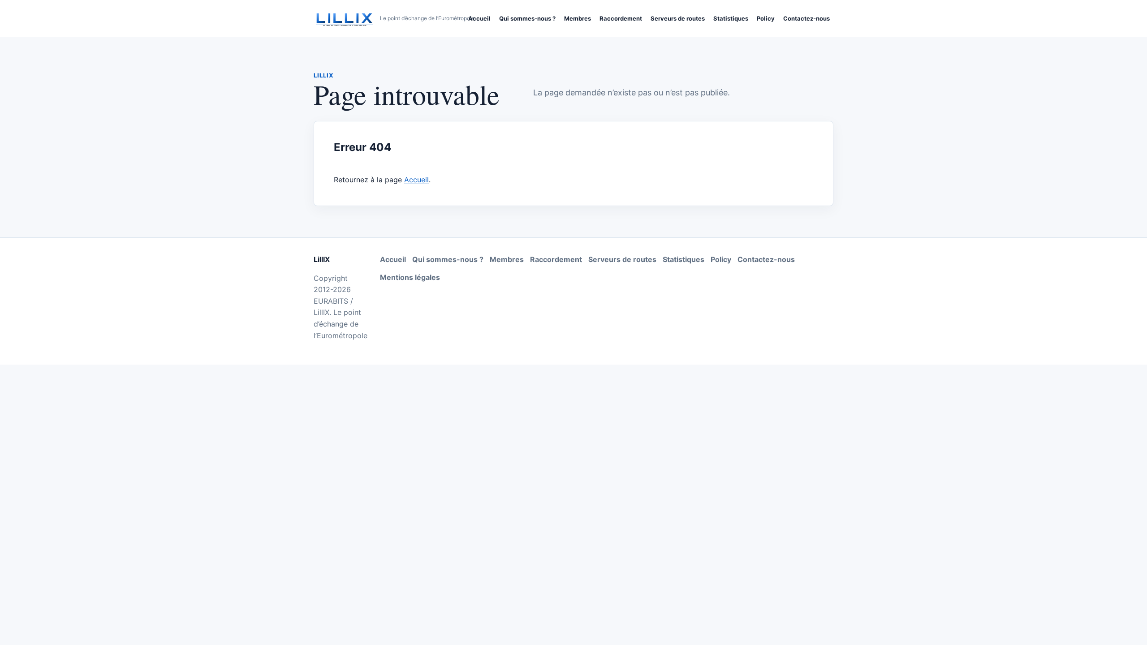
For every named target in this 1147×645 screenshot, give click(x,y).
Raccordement (620, 18)
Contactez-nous (806, 18)
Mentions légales (410, 277)
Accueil (479, 18)
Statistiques (730, 18)
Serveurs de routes (678, 18)
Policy (766, 18)
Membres (577, 18)
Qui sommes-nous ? (527, 18)
